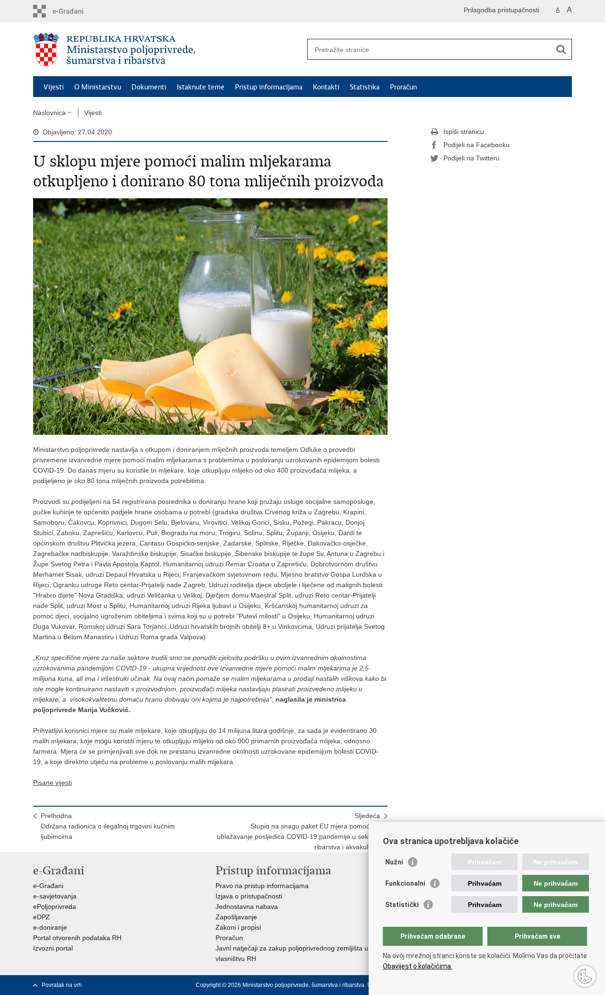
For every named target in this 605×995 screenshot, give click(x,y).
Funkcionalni (405, 883)
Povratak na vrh (62, 985)
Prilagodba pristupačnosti (501, 10)
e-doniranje (50, 927)
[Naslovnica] (167, 50)
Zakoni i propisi (238, 927)
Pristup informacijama (268, 87)
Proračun (403, 87)
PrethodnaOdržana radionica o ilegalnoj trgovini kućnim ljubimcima (108, 826)
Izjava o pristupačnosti (249, 896)
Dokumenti (148, 87)
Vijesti (53, 87)
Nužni (394, 862)
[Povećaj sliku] (210, 316)
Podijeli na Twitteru (471, 158)
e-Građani (48, 885)
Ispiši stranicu (463, 131)
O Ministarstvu (97, 87)
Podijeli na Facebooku (476, 145)
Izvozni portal (53, 948)
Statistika (365, 87)
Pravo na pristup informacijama (262, 885)
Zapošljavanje (236, 917)
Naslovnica (49, 112)
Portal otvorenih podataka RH (77, 938)
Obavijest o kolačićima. (417, 966)
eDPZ (41, 917)
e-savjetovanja (55, 896)
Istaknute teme (201, 87)
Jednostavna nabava (247, 906)
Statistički (402, 904)
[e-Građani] (73, 11)
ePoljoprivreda (54, 906)
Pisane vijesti (52, 782)
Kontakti (326, 87)
